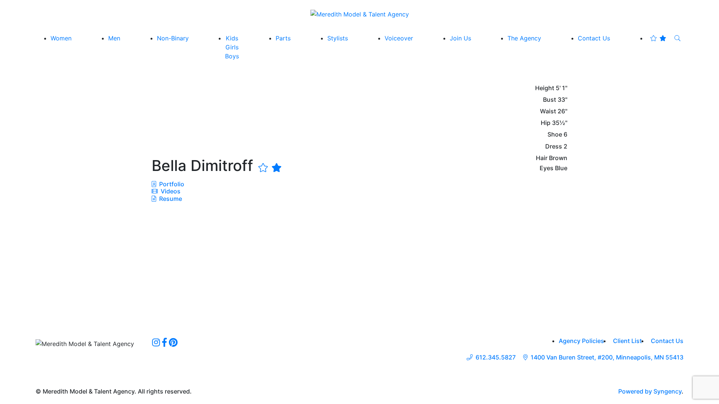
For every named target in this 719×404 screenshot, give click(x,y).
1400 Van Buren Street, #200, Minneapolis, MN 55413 (607, 357)
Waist (548, 111)
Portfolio (171, 184)
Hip (545, 122)
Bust (549, 99)
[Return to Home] (359, 14)
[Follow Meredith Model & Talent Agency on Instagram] (156, 342)
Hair (541, 158)
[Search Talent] (677, 38)
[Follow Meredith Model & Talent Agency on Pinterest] (173, 342)
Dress (553, 146)
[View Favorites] (658, 38)
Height (544, 88)
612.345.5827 (496, 357)
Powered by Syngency (650, 391)
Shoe (554, 134)
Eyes (546, 168)
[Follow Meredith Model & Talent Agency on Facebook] (164, 342)
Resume (170, 198)
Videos (169, 191)
